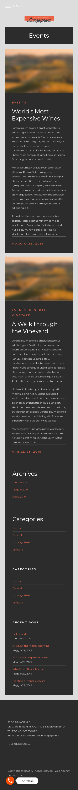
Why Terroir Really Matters (28, 669)
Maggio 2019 (20, 489)
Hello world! (19, 634)
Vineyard (21, 315)
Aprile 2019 (19, 496)
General (37, 310)
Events (19, 102)
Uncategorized (21, 542)
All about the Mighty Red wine (30, 645)
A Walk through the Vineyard (35, 328)
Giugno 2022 (20, 482)
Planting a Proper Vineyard (28, 680)
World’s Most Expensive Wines (36, 115)
